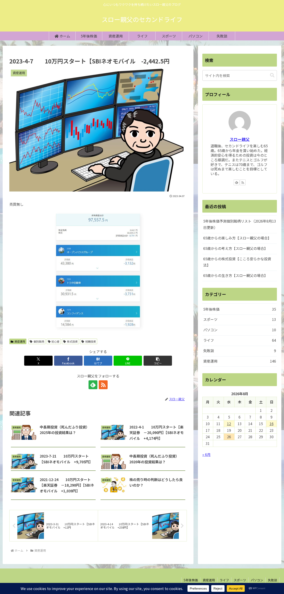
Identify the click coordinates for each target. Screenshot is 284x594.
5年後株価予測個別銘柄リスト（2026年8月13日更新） (239, 224)
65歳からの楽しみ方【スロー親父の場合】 (237, 238)
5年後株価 (191, 580)
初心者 (55, 341)
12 (229, 423)
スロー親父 (240, 139)
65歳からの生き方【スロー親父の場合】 (235, 275)
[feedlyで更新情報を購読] (93, 384)
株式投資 (72, 341)
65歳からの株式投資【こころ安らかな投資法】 (237, 262)
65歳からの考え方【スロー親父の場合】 (235, 248)
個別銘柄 (39, 341)
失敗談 (272, 580)
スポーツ (240, 580)
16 (272, 423)
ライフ (224, 580)
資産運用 (19, 341)
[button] (158, 361)
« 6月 (206, 454)
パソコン (257, 580)
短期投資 (90, 341)
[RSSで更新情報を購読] (103, 384)
